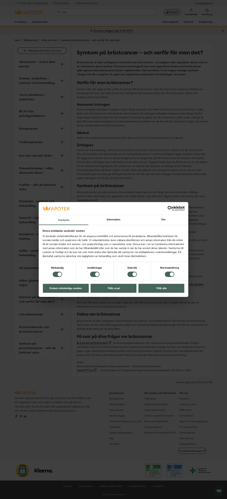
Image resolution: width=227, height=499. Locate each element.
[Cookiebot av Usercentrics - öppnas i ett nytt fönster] (170, 208)
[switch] (95, 274)
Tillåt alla (161, 288)
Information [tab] (113, 219)
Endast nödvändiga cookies (66, 288)
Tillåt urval (113, 288)
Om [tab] (163, 219)
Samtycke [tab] (63, 220)
